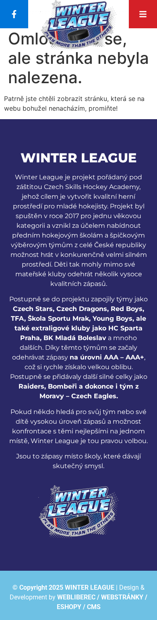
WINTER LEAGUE (89, 587)
